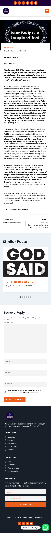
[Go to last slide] (7, 271)
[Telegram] (36, 3)
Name (8, 361)
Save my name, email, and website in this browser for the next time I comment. (24, 391)
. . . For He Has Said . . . (19, 282)
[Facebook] (15, 3)
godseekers (10, 51)
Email (8, 372)
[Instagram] (23, 3)
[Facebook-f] (19, 523)
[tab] (20, 297)
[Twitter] (27, 523)
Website (8, 383)
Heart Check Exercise (12, 221)
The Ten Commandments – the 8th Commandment (38, 223)
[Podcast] (31, 3)
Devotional (8, 47)
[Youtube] (27, 3)
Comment (9, 322)
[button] (47, 11)
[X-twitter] (19, 3)
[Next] (43, 271)
